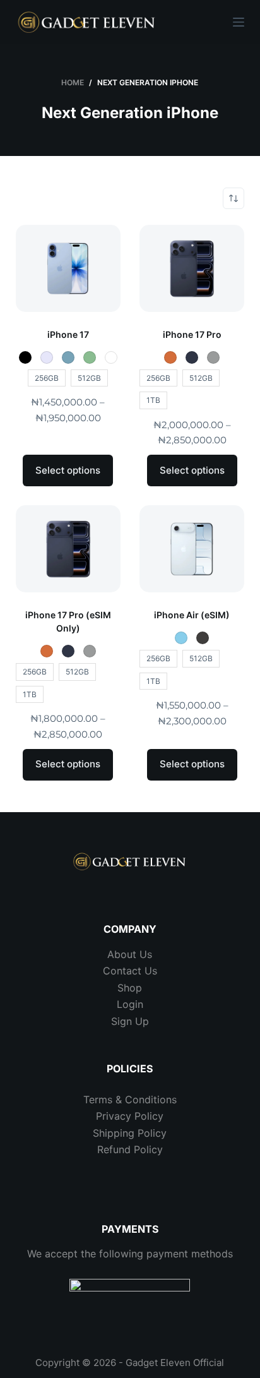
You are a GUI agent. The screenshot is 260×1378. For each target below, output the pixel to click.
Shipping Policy (130, 1133)
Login (130, 1004)
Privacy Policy (129, 1116)
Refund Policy (130, 1149)
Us (149, 970)
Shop (129, 987)
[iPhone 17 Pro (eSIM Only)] (68, 548)
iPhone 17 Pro (192, 334)
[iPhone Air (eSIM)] (191, 548)
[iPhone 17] (68, 268)
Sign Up (130, 1021)
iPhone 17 (68, 334)
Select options (67, 470)
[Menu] (238, 22)
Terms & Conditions (130, 1099)
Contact (122, 970)
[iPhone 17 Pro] (191, 268)
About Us (129, 954)
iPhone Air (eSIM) (192, 614)
